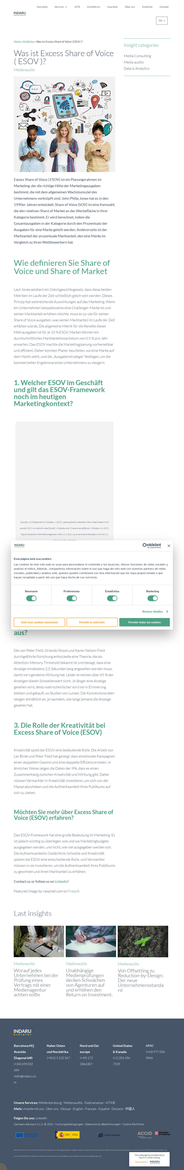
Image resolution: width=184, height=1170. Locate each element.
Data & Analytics (137, 68)
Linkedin (61, 881)
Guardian (112, 6)
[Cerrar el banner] (169, 545)
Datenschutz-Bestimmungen (103, 1124)
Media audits (134, 62)
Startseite (42, 6)
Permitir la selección (92, 622)
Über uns (130, 6)
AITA (77, 6)
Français (90, 1109)
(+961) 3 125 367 (58, 1058)
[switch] (72, 598)
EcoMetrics (93, 6)
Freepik (74, 891)
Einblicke (147, 6)
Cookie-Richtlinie (133, 1124)
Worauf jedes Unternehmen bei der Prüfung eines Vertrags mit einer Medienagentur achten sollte (36, 982)
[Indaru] (155, 1162)
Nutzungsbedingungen (69, 1124)
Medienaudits (24, 70)
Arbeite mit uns (33, 1109)
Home (17, 41)
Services (59, 6)
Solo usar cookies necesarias (39, 622)
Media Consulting (137, 56)
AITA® (110, 1103)
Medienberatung (50, 1103)
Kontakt (164, 6)
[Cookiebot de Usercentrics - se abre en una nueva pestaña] (145, 545)
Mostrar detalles (152, 611)
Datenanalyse (94, 1103)
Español (104, 1109)
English (78, 1109)
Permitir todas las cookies (144, 622)
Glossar (65, 1109)
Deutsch (117, 1109)
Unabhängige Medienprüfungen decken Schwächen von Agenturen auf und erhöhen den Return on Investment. (89, 982)
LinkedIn (41, 1118)
